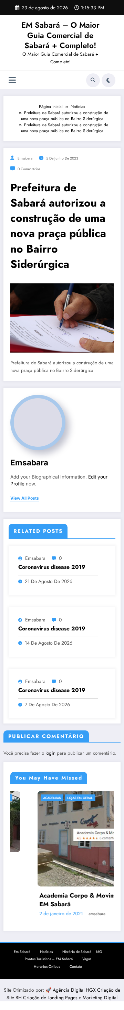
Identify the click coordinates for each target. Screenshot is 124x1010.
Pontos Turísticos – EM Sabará (49, 959)
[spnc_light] (108, 80)
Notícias (46, 951)
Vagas (86, 959)
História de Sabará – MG (82, 951)
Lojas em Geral (60, 797)
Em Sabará (22, 951)
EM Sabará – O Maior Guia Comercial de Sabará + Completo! (60, 35)
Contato (76, 966)
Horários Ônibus (47, 966)
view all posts (24, 498)
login (50, 753)
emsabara (25, 158)
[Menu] (12, 80)
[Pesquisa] (93, 80)
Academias (32, 797)
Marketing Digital (100, 997)
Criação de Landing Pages (51, 997)
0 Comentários (29, 169)
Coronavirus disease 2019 (51, 567)
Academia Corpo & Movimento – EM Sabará (67, 900)
